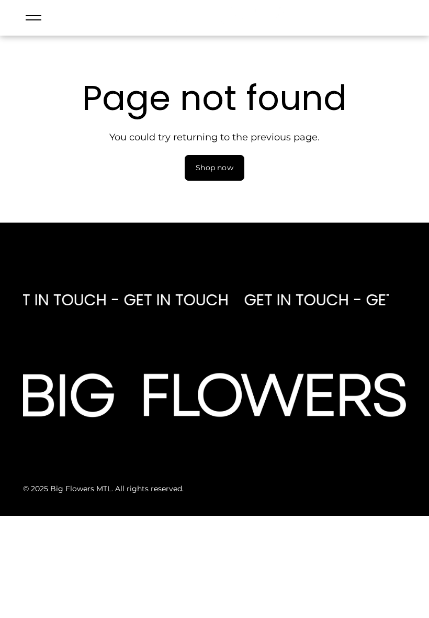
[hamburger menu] (33, 17)
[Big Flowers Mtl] (225, 22)
